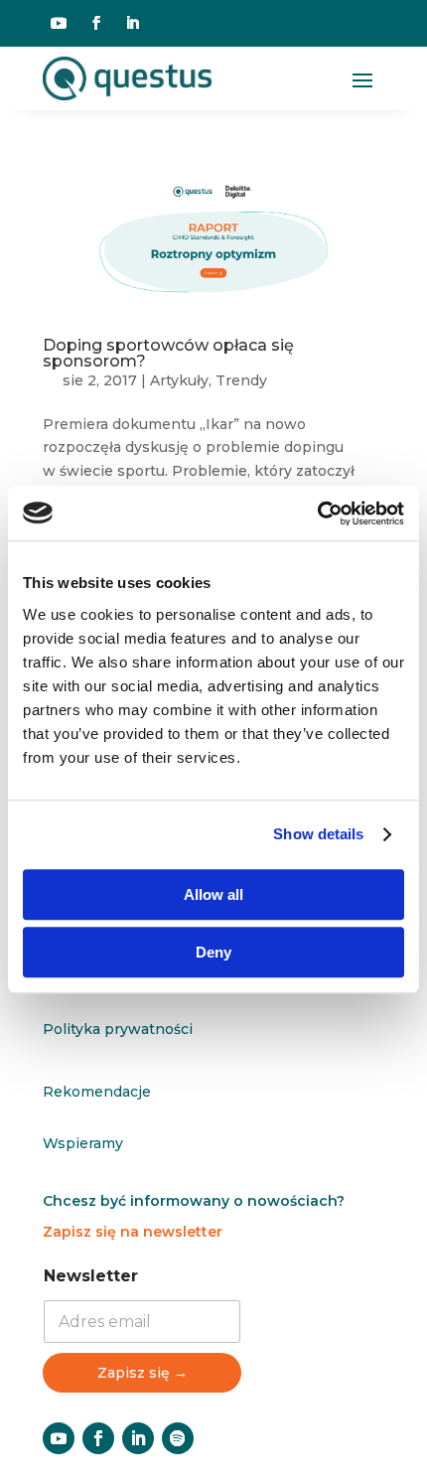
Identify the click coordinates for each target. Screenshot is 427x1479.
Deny (213, 952)
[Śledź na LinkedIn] (132, 23)
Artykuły (179, 380)
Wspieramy (83, 1143)
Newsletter (91, 1275)
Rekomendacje (97, 1092)
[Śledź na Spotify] (178, 1438)
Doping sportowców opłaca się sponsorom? (168, 353)
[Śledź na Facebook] (96, 23)
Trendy (241, 380)
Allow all (213, 894)
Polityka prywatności (118, 1029)
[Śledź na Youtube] (58, 23)
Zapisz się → (142, 1373)
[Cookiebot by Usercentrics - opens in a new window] (317, 513)
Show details (318, 833)
